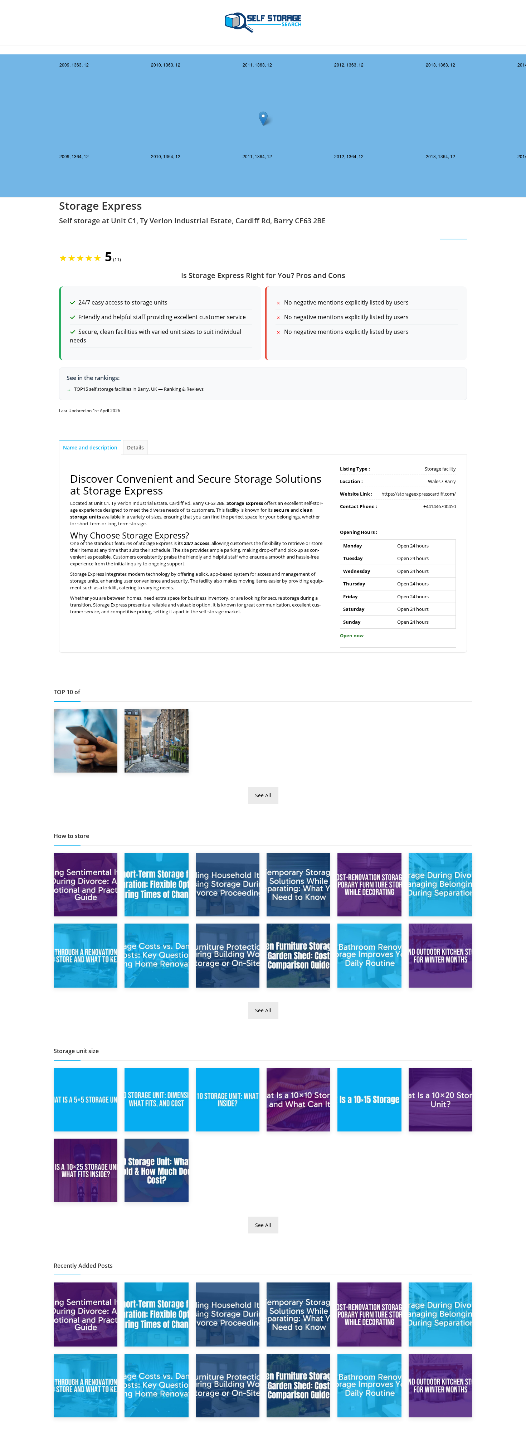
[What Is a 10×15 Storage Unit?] (369, 1099)
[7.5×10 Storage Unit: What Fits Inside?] (227, 1099)
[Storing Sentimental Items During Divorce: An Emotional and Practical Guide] (85, 884)
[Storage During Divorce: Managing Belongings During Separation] (440, 884)
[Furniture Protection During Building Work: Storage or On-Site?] (227, 955)
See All (263, 795)
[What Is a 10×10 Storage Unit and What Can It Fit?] (298, 1099)
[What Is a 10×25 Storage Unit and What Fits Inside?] (85, 1170)
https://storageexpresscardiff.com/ (418, 494)
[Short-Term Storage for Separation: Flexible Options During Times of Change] (156, 884)
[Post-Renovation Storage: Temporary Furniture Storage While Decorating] (369, 884)
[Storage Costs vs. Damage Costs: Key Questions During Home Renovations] (156, 955)
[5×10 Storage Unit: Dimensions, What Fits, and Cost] (156, 1099)
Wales (434, 481)
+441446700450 (439, 506)
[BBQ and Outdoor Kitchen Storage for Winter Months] (440, 955)
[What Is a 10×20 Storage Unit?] (440, 1099)
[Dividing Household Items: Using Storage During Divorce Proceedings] (227, 884)
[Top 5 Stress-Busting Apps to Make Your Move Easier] (85, 740)
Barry (450, 481)
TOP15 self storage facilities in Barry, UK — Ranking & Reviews (139, 389)
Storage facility (440, 469)
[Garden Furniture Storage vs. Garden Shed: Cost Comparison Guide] (298, 955)
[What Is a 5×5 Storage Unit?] (85, 1099)
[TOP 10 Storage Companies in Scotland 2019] (156, 740)
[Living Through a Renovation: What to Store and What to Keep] (85, 955)
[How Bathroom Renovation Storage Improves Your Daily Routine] (369, 955)
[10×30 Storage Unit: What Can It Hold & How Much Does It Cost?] (156, 1170)
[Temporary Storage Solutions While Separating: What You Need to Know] (298, 884)
